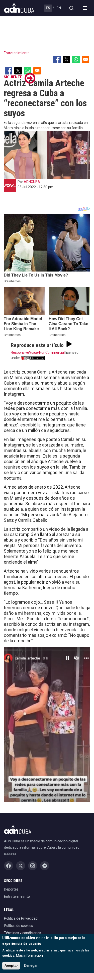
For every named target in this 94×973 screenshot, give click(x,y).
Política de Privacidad (21, 918)
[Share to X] (66, 59)
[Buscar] (71, 8)
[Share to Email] (85, 59)
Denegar (31, 965)
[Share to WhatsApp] (76, 59)
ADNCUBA (32, 182)
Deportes (11, 889)
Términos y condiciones (22, 933)
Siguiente (13, 77)
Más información (29, 955)
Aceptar (11, 965)
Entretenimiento (17, 53)
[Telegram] (44, 865)
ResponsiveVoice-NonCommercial (38, 352)
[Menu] (85, 8)
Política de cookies (18, 926)
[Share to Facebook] (57, 59)
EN (58, 8)
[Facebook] (8, 865)
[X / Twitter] (20, 865)
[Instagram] (32, 865)
